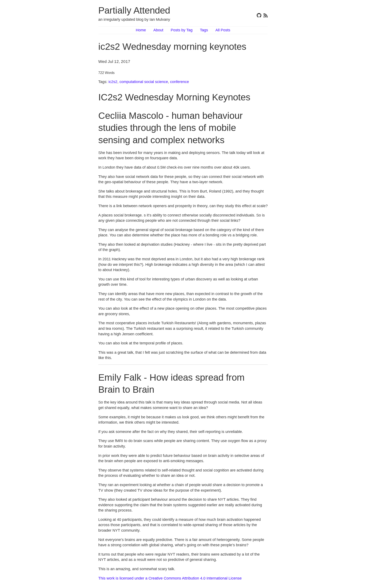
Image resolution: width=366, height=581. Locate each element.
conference (179, 82)
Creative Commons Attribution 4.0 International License (195, 578)
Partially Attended (134, 10)
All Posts (222, 30)
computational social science (143, 82)
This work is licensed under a (123, 578)
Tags (204, 30)
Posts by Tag (182, 30)
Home (141, 30)
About (158, 30)
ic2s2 (112, 82)
